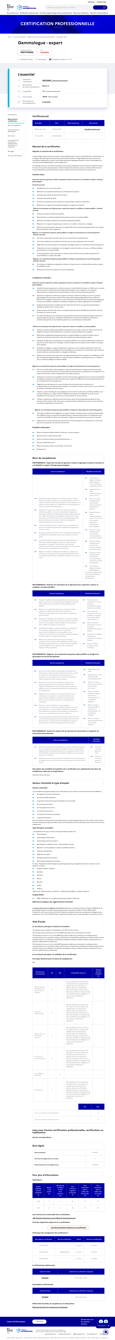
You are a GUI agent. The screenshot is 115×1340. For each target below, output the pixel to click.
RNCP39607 (45, 1297)
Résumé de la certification (46, 146)
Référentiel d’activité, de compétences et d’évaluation (50, 1307)
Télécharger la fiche (26, 59)
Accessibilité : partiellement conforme (77, 1337)
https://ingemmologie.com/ (92, 129)
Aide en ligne (42, 59)
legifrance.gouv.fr (78, 1334)
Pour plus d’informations (45, 1175)
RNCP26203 (45, 1278)
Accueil (9, 37)
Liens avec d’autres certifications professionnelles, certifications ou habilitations (67, 1131)
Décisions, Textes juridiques (99, 13)
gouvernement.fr (50, 1334)
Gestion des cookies (55, 1337)
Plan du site (64, 1337)
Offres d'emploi (11, 1337)
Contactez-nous (104, 1337)
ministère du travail (64, 1334)
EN (71, 59)
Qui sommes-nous (12, 13)
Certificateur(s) (40, 116)
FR (68, 59)
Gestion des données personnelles (41, 1337)
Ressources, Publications (81, 13)
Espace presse (19, 1337)
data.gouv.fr (103, 1334)
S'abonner (39, 1321)
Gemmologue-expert (55, 80)
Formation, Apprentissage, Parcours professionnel (56, 13)
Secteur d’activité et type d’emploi (50, 783)
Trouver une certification (20, 37)
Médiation (91, 2)
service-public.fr (91, 1334)
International (101, 2)
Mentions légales (95, 1337)
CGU (89, 1337)
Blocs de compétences (44, 458)
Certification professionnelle (29, 13)
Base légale (38, 1145)
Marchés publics (28, 1337)
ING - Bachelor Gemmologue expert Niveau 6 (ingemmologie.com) (54, 1218)
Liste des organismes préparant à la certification (68, 1227)
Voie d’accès (38, 921)
